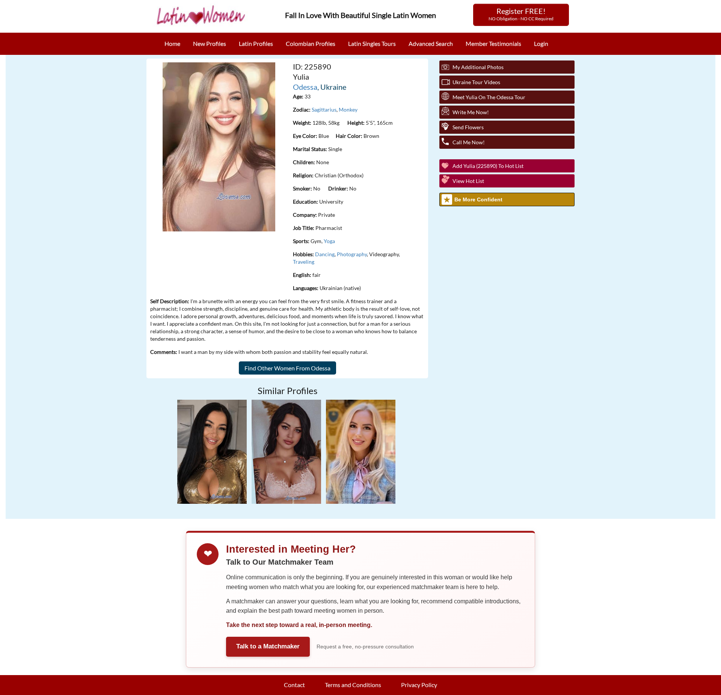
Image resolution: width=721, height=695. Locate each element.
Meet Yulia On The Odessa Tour (489, 97)
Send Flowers (468, 127)
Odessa (305, 86)
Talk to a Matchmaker (268, 646)
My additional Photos (478, 67)
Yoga (329, 241)
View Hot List (468, 181)
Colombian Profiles (310, 43)
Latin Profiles (256, 43)
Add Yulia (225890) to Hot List (488, 166)
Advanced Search (431, 43)
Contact (294, 684)
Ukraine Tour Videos (476, 82)
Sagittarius (324, 109)
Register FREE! (521, 13)
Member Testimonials (493, 43)
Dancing (325, 254)
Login (541, 43)
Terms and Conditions (353, 684)
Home (172, 43)
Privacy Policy (419, 684)
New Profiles (209, 43)
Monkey (348, 109)
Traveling (303, 261)
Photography (352, 254)
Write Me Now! (471, 112)
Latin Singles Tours (372, 43)
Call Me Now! (469, 142)
